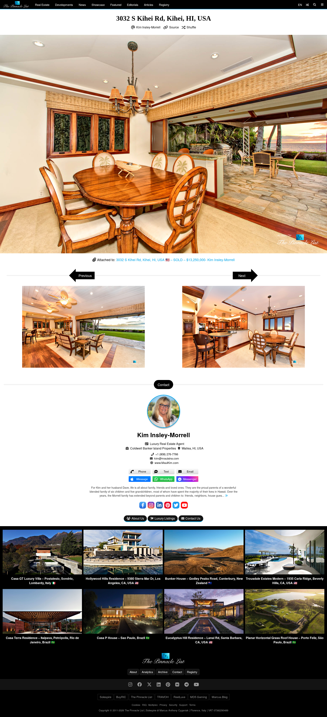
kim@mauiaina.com (166, 458)
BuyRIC (121, 697)
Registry (164, 5)
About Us (138, 518)
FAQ (144, 704)
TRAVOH (163, 697)
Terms (192, 704)
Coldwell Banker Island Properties (153, 448)
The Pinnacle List (141, 697)
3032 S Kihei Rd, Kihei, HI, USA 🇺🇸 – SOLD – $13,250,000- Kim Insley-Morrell (175, 259)
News (82, 5)
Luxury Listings (165, 518)
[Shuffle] (307, 4)
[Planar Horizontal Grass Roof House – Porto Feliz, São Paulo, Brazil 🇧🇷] (284, 632)
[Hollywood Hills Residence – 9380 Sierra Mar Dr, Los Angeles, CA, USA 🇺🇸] (123, 573)
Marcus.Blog (219, 697)
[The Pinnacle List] (163, 658)
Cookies (136, 704)
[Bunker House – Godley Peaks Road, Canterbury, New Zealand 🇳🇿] (204, 573)
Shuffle (191, 27)
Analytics (147, 672)
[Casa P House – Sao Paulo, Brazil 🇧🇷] (123, 632)
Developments (64, 5)
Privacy (163, 704)
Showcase (98, 5)
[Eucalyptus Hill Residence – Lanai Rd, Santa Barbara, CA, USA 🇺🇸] (204, 632)
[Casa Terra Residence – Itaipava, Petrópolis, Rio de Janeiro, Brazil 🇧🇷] (42, 632)
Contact (177, 672)
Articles (148, 5)
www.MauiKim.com (167, 463)
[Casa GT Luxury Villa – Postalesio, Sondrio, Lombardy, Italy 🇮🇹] (42, 573)
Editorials (132, 5)
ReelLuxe (179, 697)
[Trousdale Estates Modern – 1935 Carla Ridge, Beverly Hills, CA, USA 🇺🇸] (284, 573)
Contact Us (192, 518)
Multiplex (153, 704)
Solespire (105, 697)
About (133, 672)
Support (183, 704)
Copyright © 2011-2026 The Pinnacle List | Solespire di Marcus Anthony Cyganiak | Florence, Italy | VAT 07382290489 (163, 710)
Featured (115, 5)
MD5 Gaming (198, 697)
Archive (162, 672)
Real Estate (42, 5)
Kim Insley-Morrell (148, 27)
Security (173, 704)
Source (174, 27)
